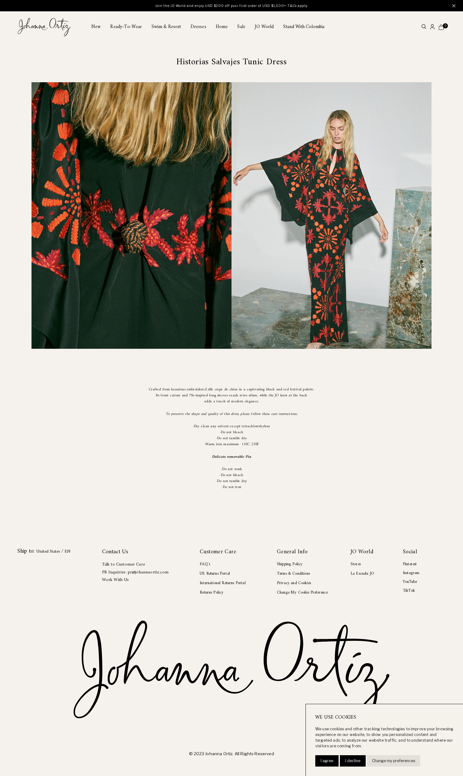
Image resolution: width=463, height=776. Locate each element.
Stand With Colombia (303, 27)
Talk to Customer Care (123, 564)
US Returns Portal (215, 573)
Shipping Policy (289, 564)
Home (222, 27)
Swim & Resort (166, 27)
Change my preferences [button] (393, 760)
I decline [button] (352, 760)
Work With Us (115, 580)
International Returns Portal (222, 583)
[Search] (424, 27)
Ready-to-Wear (126, 27)
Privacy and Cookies (294, 583)
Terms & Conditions (293, 573)
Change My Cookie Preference (302, 592)
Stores (356, 564)
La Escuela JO (362, 573)
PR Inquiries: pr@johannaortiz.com (135, 572)
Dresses (198, 27)
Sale (241, 27)
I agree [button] (327, 760)
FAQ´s (205, 564)
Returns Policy (211, 592)
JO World (264, 27)
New (96, 27)
